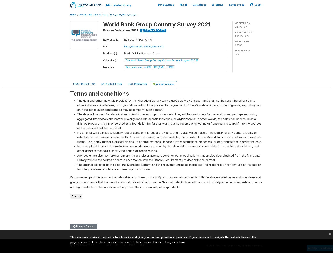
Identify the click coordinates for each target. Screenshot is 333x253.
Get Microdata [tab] (164, 84)
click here (178, 242)
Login (258, 4)
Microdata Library (118, 5)
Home (73, 14)
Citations (217, 4)
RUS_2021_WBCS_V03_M (123, 14)
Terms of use (237, 4)
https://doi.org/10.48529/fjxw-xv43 (144, 46)
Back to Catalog (85, 226)
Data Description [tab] (111, 84)
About (183, 4)
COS (105, 14)
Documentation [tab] (137, 84)
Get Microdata (155, 30)
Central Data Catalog (90, 14)
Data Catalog (166, 4)
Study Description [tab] (84, 84)
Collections (199, 4)
